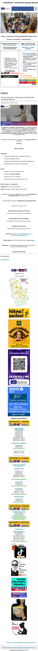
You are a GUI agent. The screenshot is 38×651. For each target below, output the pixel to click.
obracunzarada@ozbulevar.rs (19, 494)
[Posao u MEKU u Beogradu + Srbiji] (19, 347)
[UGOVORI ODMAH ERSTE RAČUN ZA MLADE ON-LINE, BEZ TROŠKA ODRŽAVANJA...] (19, 416)
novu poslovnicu (11, 45)
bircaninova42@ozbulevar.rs (19, 479)
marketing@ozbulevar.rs (18, 516)
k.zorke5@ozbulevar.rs (19, 448)
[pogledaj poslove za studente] (19, 558)
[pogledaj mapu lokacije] (19, 509)
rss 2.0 (34, 647)
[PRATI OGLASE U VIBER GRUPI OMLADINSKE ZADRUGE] (19, 385)
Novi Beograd (19, 529)
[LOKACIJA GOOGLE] (19, 526)
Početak (4, 647)
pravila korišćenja (16, 647)
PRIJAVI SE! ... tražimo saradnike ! (28, 48)
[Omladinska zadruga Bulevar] (6, 8)
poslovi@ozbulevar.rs (19, 519)
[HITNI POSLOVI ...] (19, 317)
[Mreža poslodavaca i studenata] (19, 306)
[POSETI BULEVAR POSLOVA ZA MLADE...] (19, 597)
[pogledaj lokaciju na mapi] (19, 425)
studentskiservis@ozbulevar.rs (19, 541)
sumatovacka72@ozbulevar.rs (19, 517)
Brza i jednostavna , (11, 63)
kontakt (9, 647)
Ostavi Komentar (5, 259)
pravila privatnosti (27, 647)
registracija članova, (30, 54)
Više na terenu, (29, 53)
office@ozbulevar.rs (19, 502)
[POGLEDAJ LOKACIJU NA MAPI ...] (19, 462)
